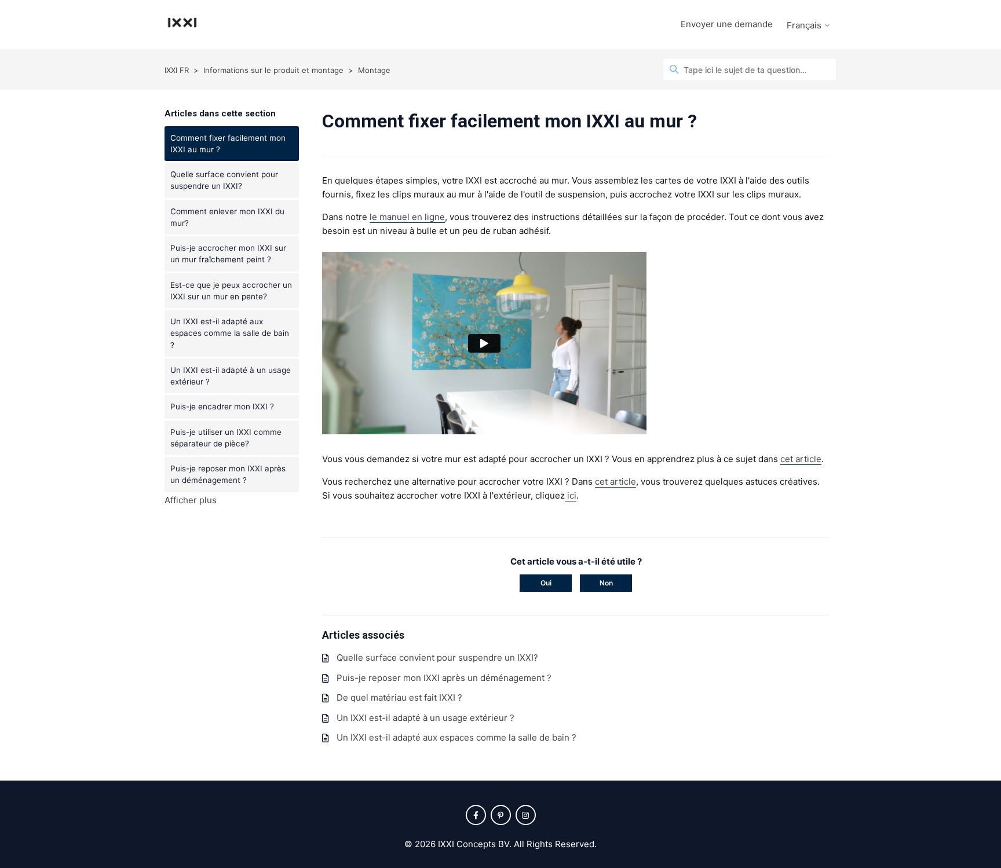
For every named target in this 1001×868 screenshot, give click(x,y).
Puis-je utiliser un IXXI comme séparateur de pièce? (226, 437)
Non (606, 582)
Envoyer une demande (727, 24)
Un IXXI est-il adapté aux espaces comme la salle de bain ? (229, 333)
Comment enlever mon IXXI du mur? (227, 217)
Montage (374, 70)
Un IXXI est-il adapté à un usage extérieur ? (230, 375)
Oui (545, 582)
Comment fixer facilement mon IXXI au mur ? (228, 143)
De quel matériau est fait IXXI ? (399, 697)
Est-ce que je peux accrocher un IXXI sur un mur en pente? (231, 290)
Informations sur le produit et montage (273, 70)
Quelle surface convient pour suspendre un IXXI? (224, 180)
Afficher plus (191, 500)
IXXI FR (177, 70)
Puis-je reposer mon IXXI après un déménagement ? (228, 474)
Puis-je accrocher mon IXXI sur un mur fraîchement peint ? (228, 253)
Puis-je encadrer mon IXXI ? (222, 406)
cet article (800, 458)
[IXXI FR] (182, 24)
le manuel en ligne (407, 216)
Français (805, 25)
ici (570, 495)
